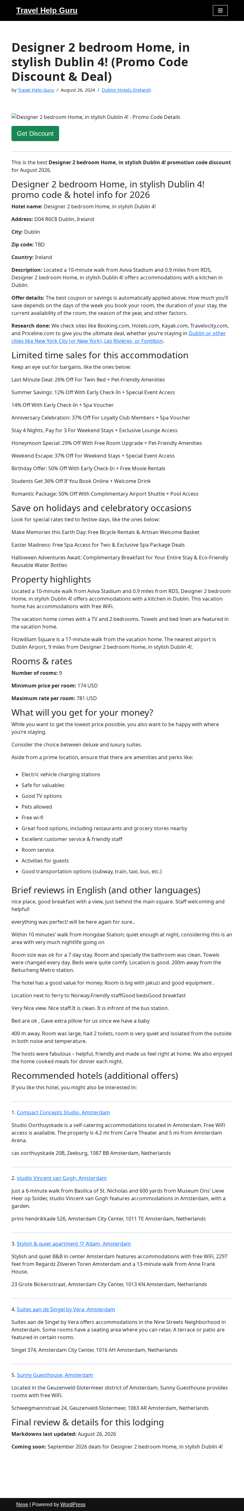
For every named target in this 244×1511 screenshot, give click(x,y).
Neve (22, 1504)
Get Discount (35, 133)
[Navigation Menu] (220, 10)
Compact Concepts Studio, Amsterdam (63, 1112)
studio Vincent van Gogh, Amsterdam (62, 1178)
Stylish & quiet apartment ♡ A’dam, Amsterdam (74, 1243)
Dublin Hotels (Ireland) (126, 90)
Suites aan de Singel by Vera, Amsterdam (66, 1309)
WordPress (72, 1504)
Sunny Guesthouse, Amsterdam (55, 1374)
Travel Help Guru (36, 90)
